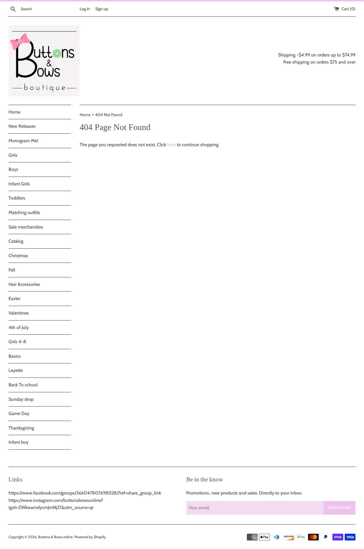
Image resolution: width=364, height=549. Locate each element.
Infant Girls (19, 184)
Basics (15, 356)
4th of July (19, 327)
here (171, 144)
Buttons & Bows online (55, 537)
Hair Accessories (24, 284)
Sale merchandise (26, 227)
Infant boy (18, 442)
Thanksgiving (21, 428)
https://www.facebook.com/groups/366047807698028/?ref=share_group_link (85, 493)
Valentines (19, 313)
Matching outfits (24, 212)
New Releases (22, 126)
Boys (13, 169)
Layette (16, 370)
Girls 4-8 (17, 341)
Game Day (19, 413)
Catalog (16, 241)
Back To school (23, 384)
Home (14, 112)
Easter (14, 298)
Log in (85, 8)
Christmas (18, 255)
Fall (12, 270)
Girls (13, 155)
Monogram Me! (23, 140)
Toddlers (17, 198)
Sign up (101, 8)
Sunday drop (21, 399)
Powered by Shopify (90, 537)
